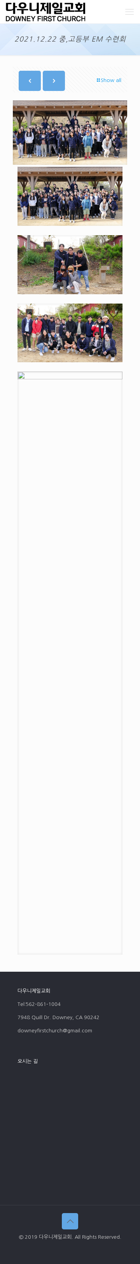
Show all (111, 80)
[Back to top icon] (70, 1221)
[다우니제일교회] (45, 11)
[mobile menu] (129, 11)
